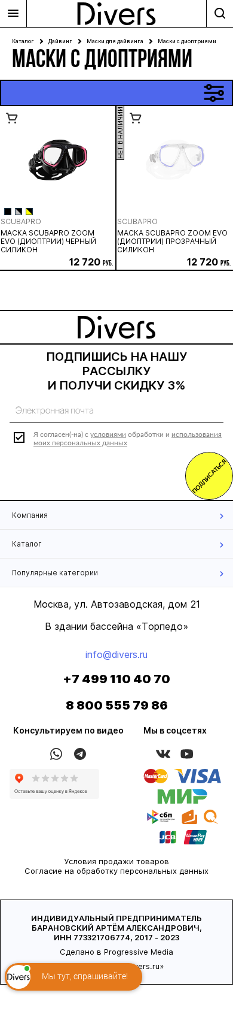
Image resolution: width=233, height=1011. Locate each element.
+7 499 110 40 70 (116, 679)
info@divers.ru (116, 654)
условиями (108, 434)
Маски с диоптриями (187, 41)
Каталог (23, 41)
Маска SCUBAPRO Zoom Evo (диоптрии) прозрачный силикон (172, 241)
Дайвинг (60, 41)
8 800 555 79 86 (117, 705)
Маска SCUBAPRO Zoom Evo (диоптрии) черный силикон (48, 241)
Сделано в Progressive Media (116, 951)
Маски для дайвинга (115, 41)
